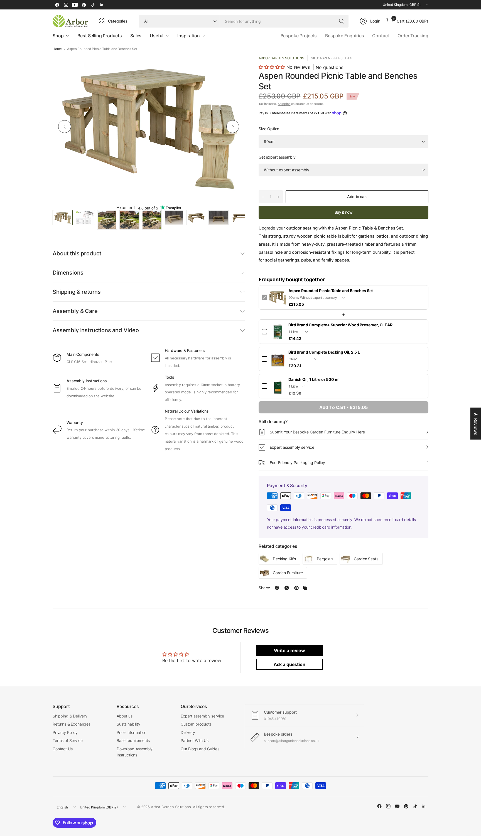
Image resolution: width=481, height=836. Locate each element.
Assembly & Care (75, 311)
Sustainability (128, 724)
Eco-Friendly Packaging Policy (297, 462)
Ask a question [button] (289, 664)
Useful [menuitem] (156, 35)
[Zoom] (234, 65)
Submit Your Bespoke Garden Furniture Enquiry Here (317, 432)
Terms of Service (67, 740)
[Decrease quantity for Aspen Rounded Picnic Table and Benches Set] (263, 197)
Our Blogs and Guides (200, 748)
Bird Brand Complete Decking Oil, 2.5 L (324, 352)
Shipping (284, 104)
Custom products (196, 724)
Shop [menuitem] (58, 35)
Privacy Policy (65, 732)
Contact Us (62, 748)
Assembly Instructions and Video (96, 330)
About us (124, 716)
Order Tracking (412, 35)
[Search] (342, 21)
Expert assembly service (292, 447)
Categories (117, 21)
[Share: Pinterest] (296, 587)
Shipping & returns (77, 291)
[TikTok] (92, 4)
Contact (380, 35)
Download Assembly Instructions (135, 751)
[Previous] (64, 126)
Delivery (188, 732)
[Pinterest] (83, 4)
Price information (131, 732)
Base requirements (133, 740)
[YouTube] (74, 4)
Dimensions (68, 272)
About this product (77, 253)
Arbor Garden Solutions (281, 58)
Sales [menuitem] (135, 35)
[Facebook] (57, 4)
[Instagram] (66, 4)
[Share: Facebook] (277, 587)
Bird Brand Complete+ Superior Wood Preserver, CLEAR (340, 324)
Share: (264, 588)
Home (57, 49)
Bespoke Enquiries (344, 35)
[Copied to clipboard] (305, 587)
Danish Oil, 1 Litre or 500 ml (313, 379)
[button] (272, 67)
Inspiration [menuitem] (188, 35)
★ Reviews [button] (475, 423)
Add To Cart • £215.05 (343, 407)
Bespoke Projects (299, 35)
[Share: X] (286, 587)
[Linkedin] (101, 4)
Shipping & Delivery (70, 716)
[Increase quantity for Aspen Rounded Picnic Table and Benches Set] (278, 197)
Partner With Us (194, 740)
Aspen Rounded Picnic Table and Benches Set (330, 290)
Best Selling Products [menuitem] (99, 35)
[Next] (232, 126)
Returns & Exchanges (71, 724)
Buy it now (344, 212)
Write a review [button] (289, 650)
